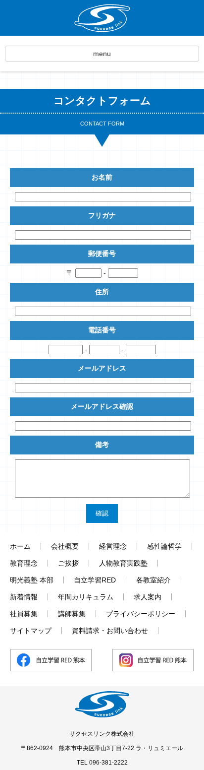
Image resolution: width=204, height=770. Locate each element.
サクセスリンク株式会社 (102, 733)
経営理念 (113, 546)
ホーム (20, 546)
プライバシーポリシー (140, 613)
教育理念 (24, 563)
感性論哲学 (164, 546)
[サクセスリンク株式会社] (102, 18)
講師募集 (72, 613)
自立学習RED (95, 580)
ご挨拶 (68, 563)
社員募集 (24, 613)
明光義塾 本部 (31, 580)
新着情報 (24, 596)
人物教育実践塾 (123, 563)
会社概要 (65, 546)
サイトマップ (30, 630)
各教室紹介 (153, 580)
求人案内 (147, 596)
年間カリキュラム (85, 596)
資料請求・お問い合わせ (110, 630)
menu (102, 54)
